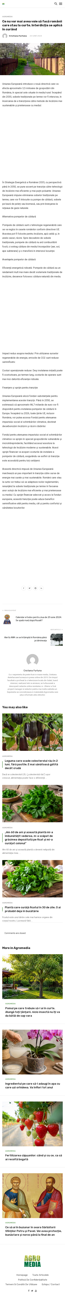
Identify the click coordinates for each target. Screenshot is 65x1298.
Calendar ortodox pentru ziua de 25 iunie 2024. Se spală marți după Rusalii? (39, 619)
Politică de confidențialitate (32, 1279)
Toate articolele (40, 1275)
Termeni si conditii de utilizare (21, 1284)
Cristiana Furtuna (18, 36)
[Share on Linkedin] (41, 588)
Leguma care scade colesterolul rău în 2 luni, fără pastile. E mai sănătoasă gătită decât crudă (31, 764)
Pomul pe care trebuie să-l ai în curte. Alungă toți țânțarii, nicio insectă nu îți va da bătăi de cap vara (32, 1012)
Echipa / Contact (51, 1284)
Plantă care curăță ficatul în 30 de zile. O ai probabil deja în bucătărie (33, 909)
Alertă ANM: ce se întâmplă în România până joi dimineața (25, 639)
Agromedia (7, 17)
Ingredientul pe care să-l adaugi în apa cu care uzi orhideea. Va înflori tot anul (32, 1085)
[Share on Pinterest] (35, 588)
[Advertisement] (32, 144)
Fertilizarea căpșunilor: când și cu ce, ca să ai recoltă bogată (33, 1157)
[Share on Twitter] (29, 588)
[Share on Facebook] (23, 588)
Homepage (22, 1275)
